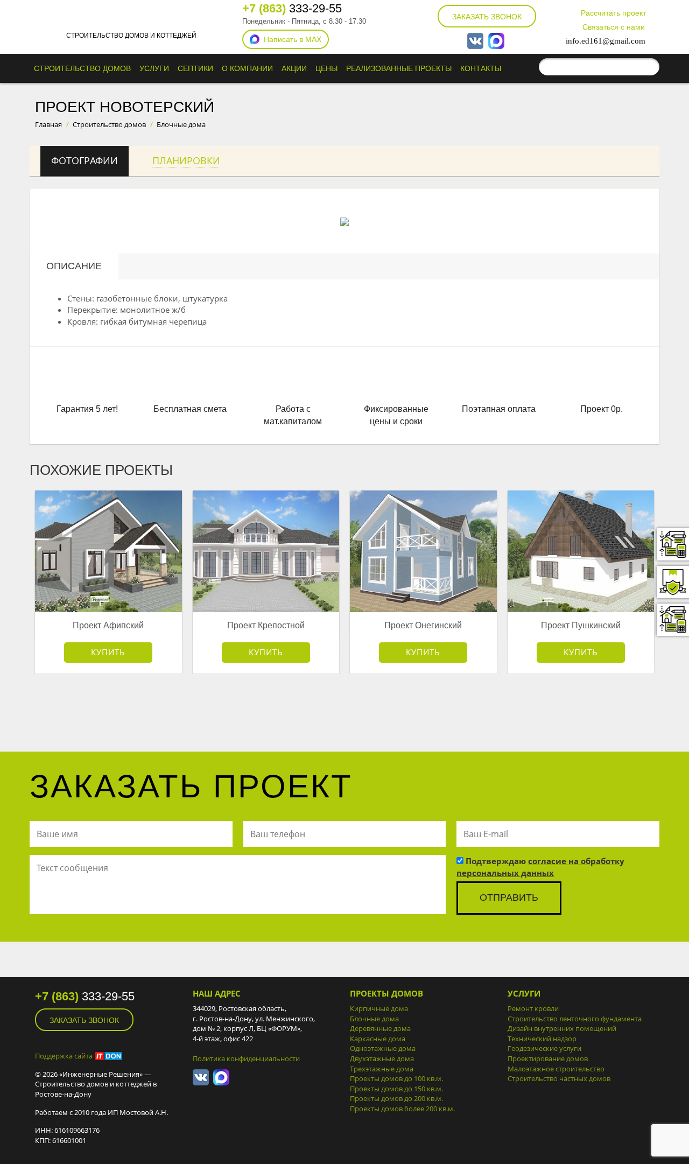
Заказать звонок (487, 16)
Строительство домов (82, 68)
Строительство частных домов (559, 1078)
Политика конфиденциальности (246, 1058)
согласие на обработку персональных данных (540, 867)
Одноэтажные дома (383, 1048)
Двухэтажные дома (382, 1058)
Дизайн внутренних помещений (562, 1028)
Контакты (480, 68)
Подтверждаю (540, 867)
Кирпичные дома (379, 1008)
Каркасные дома (377, 1038)
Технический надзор (542, 1038)
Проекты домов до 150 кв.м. (396, 1088)
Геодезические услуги (544, 1048)
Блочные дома (374, 1018)
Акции (294, 68)
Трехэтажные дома (381, 1069)
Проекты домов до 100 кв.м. (396, 1078)
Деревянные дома (380, 1028)
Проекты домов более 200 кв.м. (402, 1108)
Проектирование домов (548, 1058)
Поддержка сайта (64, 1056)
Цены (326, 68)
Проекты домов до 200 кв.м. (396, 1098)
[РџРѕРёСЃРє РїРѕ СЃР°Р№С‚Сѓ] (649, 66)
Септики (195, 68)
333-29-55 (292, 8)
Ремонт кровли (533, 1008)
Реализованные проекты (399, 68)
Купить (108, 652)
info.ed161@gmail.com (605, 41)
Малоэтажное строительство (556, 1069)
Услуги (154, 68)
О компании (247, 68)
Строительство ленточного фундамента (575, 1018)
